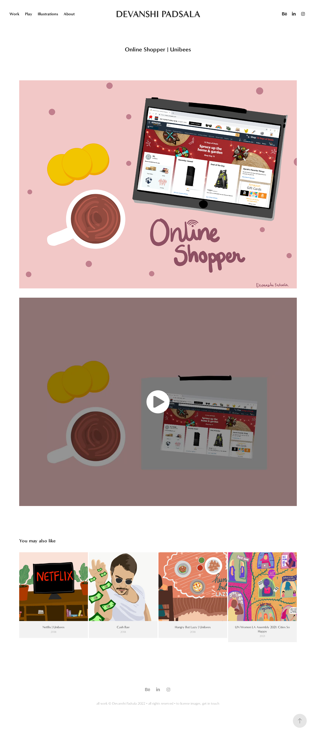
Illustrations (48, 14)
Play (28, 14)
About (69, 14)
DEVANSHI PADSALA (158, 14)
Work (14, 14)
